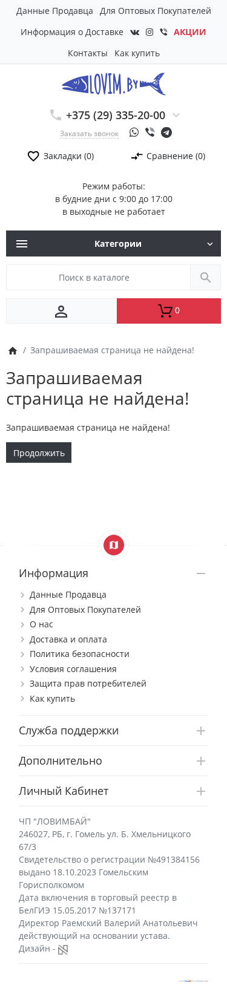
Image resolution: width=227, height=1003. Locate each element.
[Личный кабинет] (61, 311)
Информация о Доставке (72, 32)
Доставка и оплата (68, 639)
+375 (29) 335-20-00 (115, 115)
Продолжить (39, 453)
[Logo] (113, 83)
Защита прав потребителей (88, 683)
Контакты (88, 53)
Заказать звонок (89, 133)
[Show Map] (114, 545)
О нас (41, 624)
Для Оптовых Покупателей (155, 10)
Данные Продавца (54, 10)
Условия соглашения (73, 669)
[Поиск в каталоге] (205, 277)
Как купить (137, 53)
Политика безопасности (80, 653)
